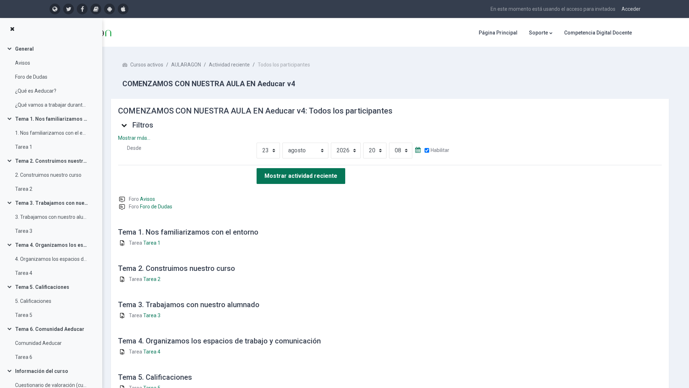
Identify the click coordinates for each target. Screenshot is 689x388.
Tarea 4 (23, 273)
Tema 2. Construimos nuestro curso (51, 161)
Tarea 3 (23, 231)
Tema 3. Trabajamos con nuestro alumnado (51, 203)
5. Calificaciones (33, 301)
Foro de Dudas (31, 77)
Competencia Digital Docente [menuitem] (598, 33)
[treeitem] (51, 77)
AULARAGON (186, 65)
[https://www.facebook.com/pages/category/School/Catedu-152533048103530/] (82, 9)
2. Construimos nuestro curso (48, 175)
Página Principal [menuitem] (498, 33)
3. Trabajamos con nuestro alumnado (51, 217)
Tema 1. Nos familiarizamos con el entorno (51, 119)
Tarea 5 (23, 315)
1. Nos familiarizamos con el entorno (51, 133)
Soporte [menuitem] (538, 33)
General (24, 49)
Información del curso (41, 371)
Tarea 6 (23, 357)
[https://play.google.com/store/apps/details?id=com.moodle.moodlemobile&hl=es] (109, 9)
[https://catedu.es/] (55, 9)
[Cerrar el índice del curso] (12, 29)
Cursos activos (146, 65)
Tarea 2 (23, 189)
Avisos (22, 63)
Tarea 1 (23, 147)
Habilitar (440, 150)
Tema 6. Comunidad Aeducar (49, 329)
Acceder (631, 9)
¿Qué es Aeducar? (35, 91)
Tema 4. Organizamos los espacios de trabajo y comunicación (51, 245)
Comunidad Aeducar (38, 343)
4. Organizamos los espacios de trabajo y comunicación (51, 259)
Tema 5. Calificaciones (42, 287)
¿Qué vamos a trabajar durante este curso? (51, 105)
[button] (124, 125)
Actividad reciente (229, 65)
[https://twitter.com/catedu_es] (68, 9)
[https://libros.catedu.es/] (95, 9)
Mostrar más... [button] (134, 138)
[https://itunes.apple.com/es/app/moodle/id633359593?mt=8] (123, 9)
